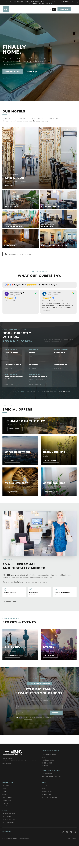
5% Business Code (8, 819)
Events (4, 789)
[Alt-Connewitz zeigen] (72, 129)
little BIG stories (8, 786)
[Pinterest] (71, 832)
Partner (5, 803)
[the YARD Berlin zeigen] (64, 129)
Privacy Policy (28, 719)
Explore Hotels (13, 71)
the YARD (45, 766)
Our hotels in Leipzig (51, 770)
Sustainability (7, 797)
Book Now (32, 71)
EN (54, 9)
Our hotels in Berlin (50, 751)
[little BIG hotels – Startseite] (5, 9)
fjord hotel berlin (48, 760)
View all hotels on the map (19, 254)
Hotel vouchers (7, 816)
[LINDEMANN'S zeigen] (71, 129)
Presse (44, 789)
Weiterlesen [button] (9, 310)
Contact (5, 794)
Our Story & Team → (10, 602)
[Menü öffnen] (74, 9)
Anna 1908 (45, 757)
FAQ (4, 792)
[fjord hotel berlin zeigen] (69, 129)
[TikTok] (75, 832)
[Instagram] (63, 832)
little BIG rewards (8, 814)
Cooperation (6, 800)
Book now (64, 2)
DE (50, 9)
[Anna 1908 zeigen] (67, 129)
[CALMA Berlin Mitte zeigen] (66, 129)
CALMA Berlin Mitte (49, 754)
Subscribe (56, 713)
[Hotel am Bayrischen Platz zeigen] (74, 129)
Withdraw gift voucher (50, 797)
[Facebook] (67, 832)
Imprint (44, 786)
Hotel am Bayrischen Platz (51, 776)
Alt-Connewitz (47, 774)
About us (5, 806)
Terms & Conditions (49, 794)
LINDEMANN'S (47, 763)
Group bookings (8, 822)
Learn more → (64, 391)
